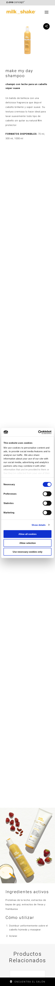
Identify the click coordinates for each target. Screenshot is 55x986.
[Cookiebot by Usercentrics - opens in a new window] (38, 432)
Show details (39, 525)
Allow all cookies (27, 534)
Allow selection (27, 543)
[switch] (47, 493)
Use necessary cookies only (27, 551)
